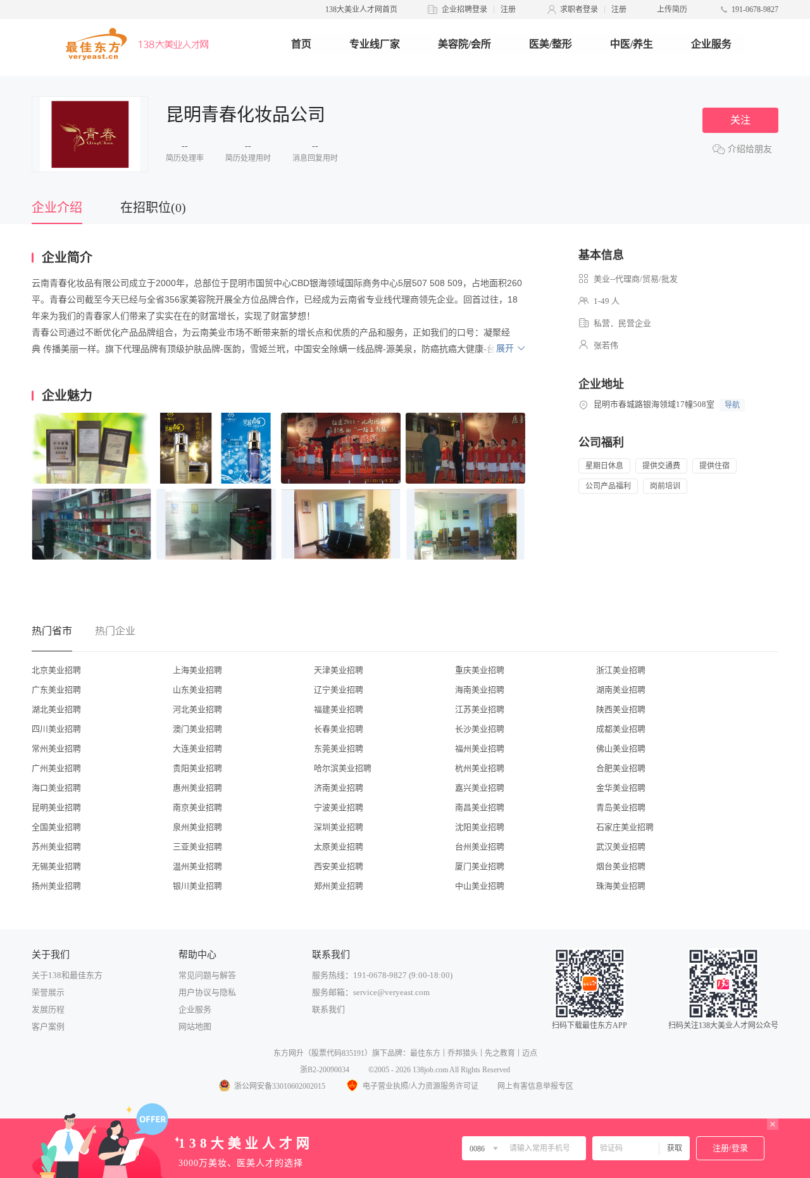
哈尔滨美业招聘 (342, 768)
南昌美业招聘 (479, 807)
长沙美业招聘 (479, 729)
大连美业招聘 (197, 748)
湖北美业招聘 (56, 709)
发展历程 (48, 1009)
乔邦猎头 (462, 1053)
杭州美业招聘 (479, 768)
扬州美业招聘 (56, 886)
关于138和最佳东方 (67, 975)
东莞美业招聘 (338, 748)
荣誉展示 (48, 992)
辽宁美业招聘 (338, 689)
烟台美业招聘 (620, 866)
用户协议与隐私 (207, 992)
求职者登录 (579, 9)
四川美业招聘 (56, 729)
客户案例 (48, 1026)
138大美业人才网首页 (361, 9)
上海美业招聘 (197, 670)
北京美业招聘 (56, 670)
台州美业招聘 (479, 846)
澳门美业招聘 (197, 729)
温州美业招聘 (197, 866)
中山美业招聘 (479, 886)
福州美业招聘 (479, 748)
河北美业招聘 (197, 709)
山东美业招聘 (197, 689)
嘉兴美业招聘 (479, 788)
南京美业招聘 (197, 807)
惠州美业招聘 (197, 788)
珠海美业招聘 (620, 886)
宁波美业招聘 (338, 807)
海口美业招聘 (56, 788)
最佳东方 (425, 1053)
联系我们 (328, 1009)
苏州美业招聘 (56, 846)
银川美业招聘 (197, 886)
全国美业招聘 (56, 827)
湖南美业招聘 (620, 689)
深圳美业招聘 (338, 827)
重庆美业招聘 (479, 670)
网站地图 (194, 1026)
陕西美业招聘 (620, 709)
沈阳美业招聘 (479, 827)
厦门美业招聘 (479, 866)
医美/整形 (550, 44)
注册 (508, 9)
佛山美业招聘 (620, 748)
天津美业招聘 (338, 670)
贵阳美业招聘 (197, 768)
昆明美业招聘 (56, 807)
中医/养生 (631, 44)
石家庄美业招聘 (625, 827)
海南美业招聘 (479, 689)
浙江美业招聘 (620, 670)
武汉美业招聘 (620, 846)
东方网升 (288, 1053)
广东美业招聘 (56, 689)
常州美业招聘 (56, 748)
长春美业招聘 (338, 729)
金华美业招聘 (620, 788)
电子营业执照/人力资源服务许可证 (420, 1086)
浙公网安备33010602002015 (279, 1086)
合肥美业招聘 (620, 768)
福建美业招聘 (338, 709)
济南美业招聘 (338, 788)
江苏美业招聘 (479, 709)
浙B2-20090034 (324, 1069)
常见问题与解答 (207, 975)
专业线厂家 (374, 44)
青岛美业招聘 (620, 807)
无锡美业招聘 (56, 866)
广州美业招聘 (56, 768)
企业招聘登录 (464, 9)
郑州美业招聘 (338, 886)
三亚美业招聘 (197, 846)
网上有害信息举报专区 (535, 1086)
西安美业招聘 (338, 866)
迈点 (529, 1053)
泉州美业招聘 (197, 827)
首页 (301, 44)
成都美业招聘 (620, 729)
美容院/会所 (464, 44)
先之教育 (500, 1053)
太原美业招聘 (338, 846)
